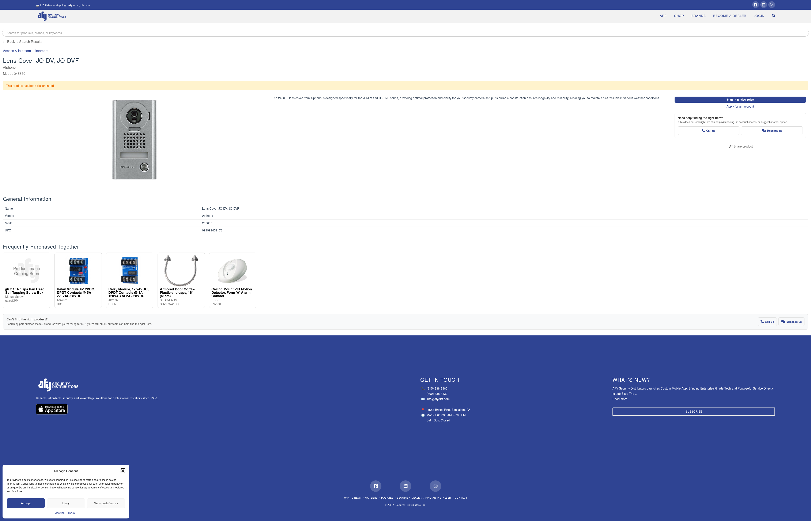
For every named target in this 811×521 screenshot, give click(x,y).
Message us (774, 131)
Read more (619, 399)
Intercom (41, 50)
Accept (26, 503)
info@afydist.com (435, 399)
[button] (123, 471)
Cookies (59, 512)
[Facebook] (755, 4)
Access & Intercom (17, 50)
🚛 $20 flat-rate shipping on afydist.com (63, 5)
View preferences (106, 503)
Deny (66, 503)
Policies (387, 497)
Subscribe (694, 411)
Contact (461, 497)
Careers (371, 497)
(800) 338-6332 (437, 393)
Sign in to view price (740, 99)
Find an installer (438, 497)
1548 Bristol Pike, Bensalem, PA (448, 410)
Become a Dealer (409, 497)
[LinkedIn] (763, 4)
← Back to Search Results (22, 41)
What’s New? (353, 497)
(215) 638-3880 (434, 388)
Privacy (71, 512)
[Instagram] (771, 4)
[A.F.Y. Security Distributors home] (99, 385)
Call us (710, 131)
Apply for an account (740, 106)
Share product (743, 146)
